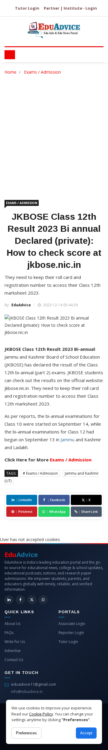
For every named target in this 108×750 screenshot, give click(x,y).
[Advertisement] (54, 133)
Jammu (67, 439)
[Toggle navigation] (9, 54)
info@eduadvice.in (27, 691)
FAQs (9, 632)
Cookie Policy (41, 714)
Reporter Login (71, 632)
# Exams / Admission (40, 473)
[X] (31, 599)
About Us (12, 623)
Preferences (26, 733)
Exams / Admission (42, 72)
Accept (86, 733)
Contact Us (13, 659)
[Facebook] (20, 599)
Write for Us (14, 641)
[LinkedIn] (9, 599)
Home (10, 72)
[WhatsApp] (43, 599)
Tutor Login (27, 8)
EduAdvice (21, 305)
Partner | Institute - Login (70, 8)
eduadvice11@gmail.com (33, 684)
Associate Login (71, 623)
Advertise (12, 650)
